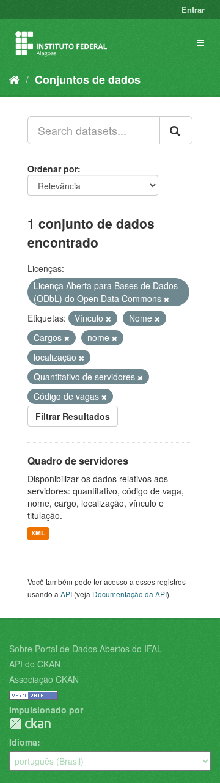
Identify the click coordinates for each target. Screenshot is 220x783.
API (66, 594)
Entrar (193, 9)
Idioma (23, 742)
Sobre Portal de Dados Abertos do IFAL (85, 648)
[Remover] (166, 299)
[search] (176, 130)
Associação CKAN (44, 679)
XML (38, 533)
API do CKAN (35, 664)
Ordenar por (53, 169)
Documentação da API (129, 594)
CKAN (30, 723)
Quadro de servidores (78, 461)
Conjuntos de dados (88, 79)
